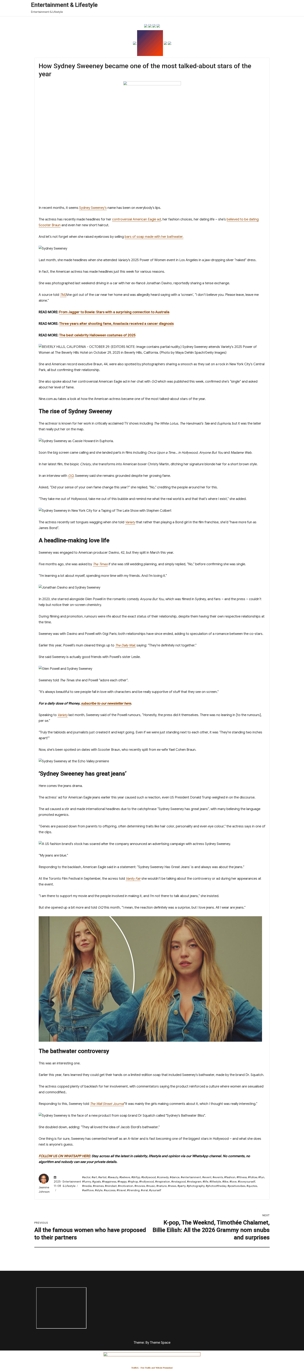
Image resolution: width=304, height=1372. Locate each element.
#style (99, 1190)
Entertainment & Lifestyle (64, 4)
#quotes (252, 1186)
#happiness (109, 1181)
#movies (139, 1186)
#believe (124, 1177)
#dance (175, 1177)
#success (109, 1190)
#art (94, 1177)
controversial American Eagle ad (136, 219)
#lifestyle (215, 1181)
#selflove (88, 1190)
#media (87, 1186)
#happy (122, 1181)
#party (181, 1186)
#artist (102, 1177)
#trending (133, 1190)
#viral (144, 1190)
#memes (98, 1186)
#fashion (229, 1177)
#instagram (194, 1181)
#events (218, 1177)
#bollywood (148, 1177)
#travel (121, 1190)
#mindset (111, 1186)
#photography (196, 1186)
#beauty (113, 1177)
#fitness (242, 1177)
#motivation (125, 1186)
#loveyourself (246, 1181)
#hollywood (146, 1181)
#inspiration (162, 1181)
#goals (96, 1181)
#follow (252, 1177)
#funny (86, 1181)
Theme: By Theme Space (152, 1343)
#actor (86, 1177)
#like (225, 1181)
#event (206, 1177)
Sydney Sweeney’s (93, 208)
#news (172, 1186)
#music (150, 1186)
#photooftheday (216, 1186)
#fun (261, 1177)
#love (233, 1181)
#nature (161, 1186)
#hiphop (133, 1181)
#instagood (178, 1181)
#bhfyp (135, 1177)
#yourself (155, 1190)
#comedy (163, 1177)
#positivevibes (236, 1186)
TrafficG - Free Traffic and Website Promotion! (152, 1368)
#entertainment (191, 1177)
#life (205, 1181)
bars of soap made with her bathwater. (154, 237)
